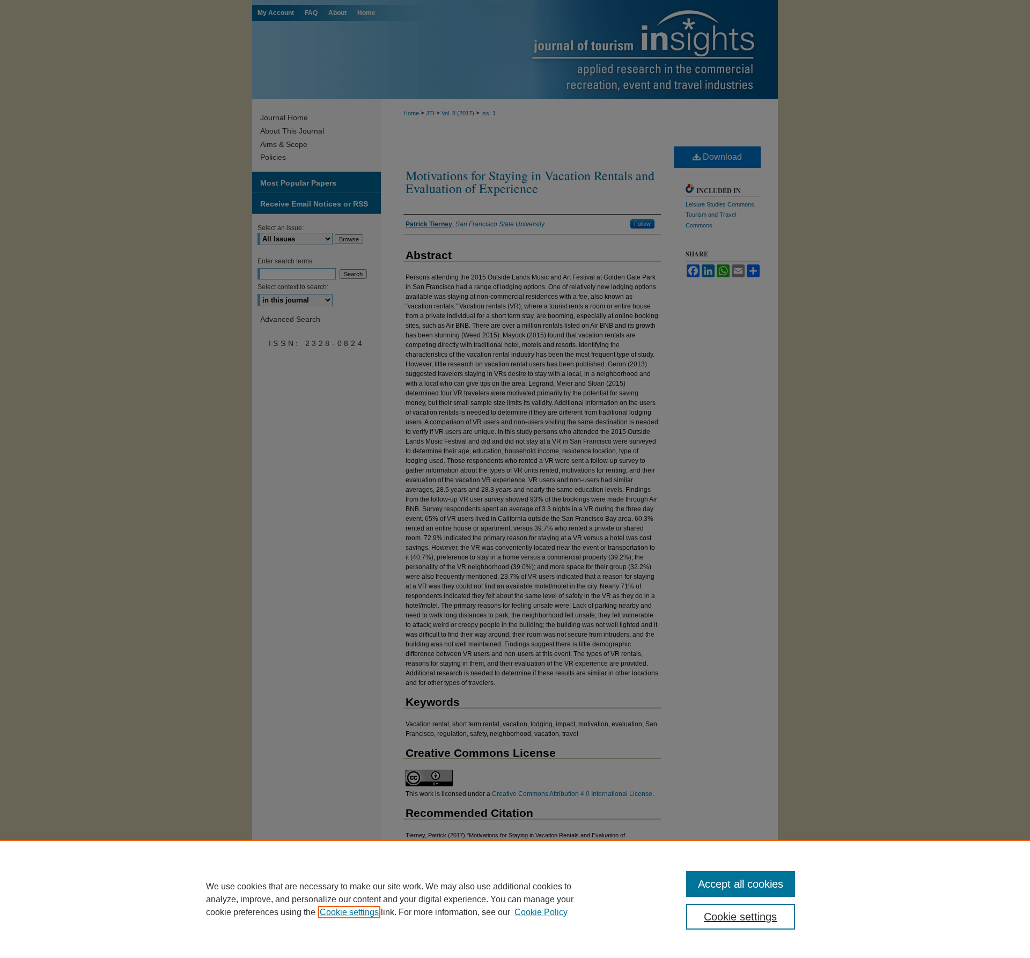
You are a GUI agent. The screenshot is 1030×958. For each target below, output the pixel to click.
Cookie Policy (541, 912)
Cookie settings (349, 912)
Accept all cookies (740, 884)
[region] (515, 899)
